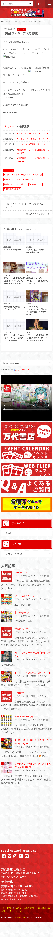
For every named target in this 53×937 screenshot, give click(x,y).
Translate (24, 369)
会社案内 (7, 908)
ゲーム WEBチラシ (24, 596)
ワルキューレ (36, 184)
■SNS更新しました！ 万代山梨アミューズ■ (33, 151)
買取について (21, 629)
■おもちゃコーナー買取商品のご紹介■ (32, 654)
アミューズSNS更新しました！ (31, 144)
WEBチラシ (20, 572)
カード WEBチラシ (24, 716)
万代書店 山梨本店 (20, 917)
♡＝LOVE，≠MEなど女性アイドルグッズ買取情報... (32, 765)
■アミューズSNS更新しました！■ (32, 133)
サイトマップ (15, 911)
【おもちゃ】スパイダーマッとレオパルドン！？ (25, 205)
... (25, 923)
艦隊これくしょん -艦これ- (16, 184)
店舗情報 (19, 692)
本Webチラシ (21, 612)
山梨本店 (38, 175)
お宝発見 (26, 175)
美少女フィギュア (13, 179)
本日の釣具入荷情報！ (36, 214)
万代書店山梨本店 (13, 189)
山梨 (8, 175)
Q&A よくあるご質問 (24, 908)
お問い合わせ (39, 4)
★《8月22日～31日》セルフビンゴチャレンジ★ (33, 742)
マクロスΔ (28, 179)
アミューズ (10, 126)
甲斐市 (16, 175)
